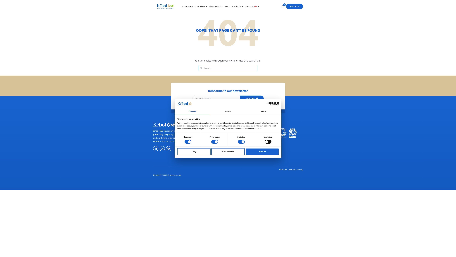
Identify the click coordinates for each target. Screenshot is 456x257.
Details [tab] (228, 111)
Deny (194, 152)
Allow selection (228, 152)
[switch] (214, 142)
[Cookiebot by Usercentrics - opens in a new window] (268, 103)
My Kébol (294, 6)
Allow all (262, 152)
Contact (249, 6)
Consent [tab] (192, 111)
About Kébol (215, 6)
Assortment (187, 6)
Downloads (236, 6)
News (226, 6)
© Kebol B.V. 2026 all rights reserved (167, 175)
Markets (201, 6)
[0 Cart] (282, 6)
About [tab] (263, 111)
